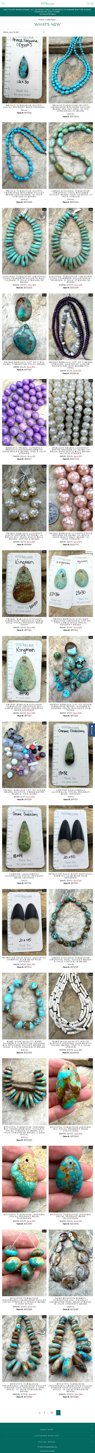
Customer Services (47, 1436)
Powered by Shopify (47, 1451)
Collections (50, 19)
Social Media (46, 1442)
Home (41, 19)
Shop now (47, 1430)
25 (52, 1412)
